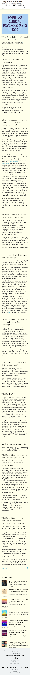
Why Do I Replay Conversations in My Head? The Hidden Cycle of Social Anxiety (18, 632)
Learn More (4, 568)
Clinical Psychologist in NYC (8, 43)
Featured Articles (19, 43)
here (9, 312)
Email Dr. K (7, 5)
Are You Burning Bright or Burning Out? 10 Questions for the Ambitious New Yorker (18, 622)
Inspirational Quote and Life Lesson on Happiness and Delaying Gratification (18, 601)
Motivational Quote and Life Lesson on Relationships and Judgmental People (18, 591)
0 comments (4, 45)
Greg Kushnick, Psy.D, (8, 42)
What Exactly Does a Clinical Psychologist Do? (15, 38)
